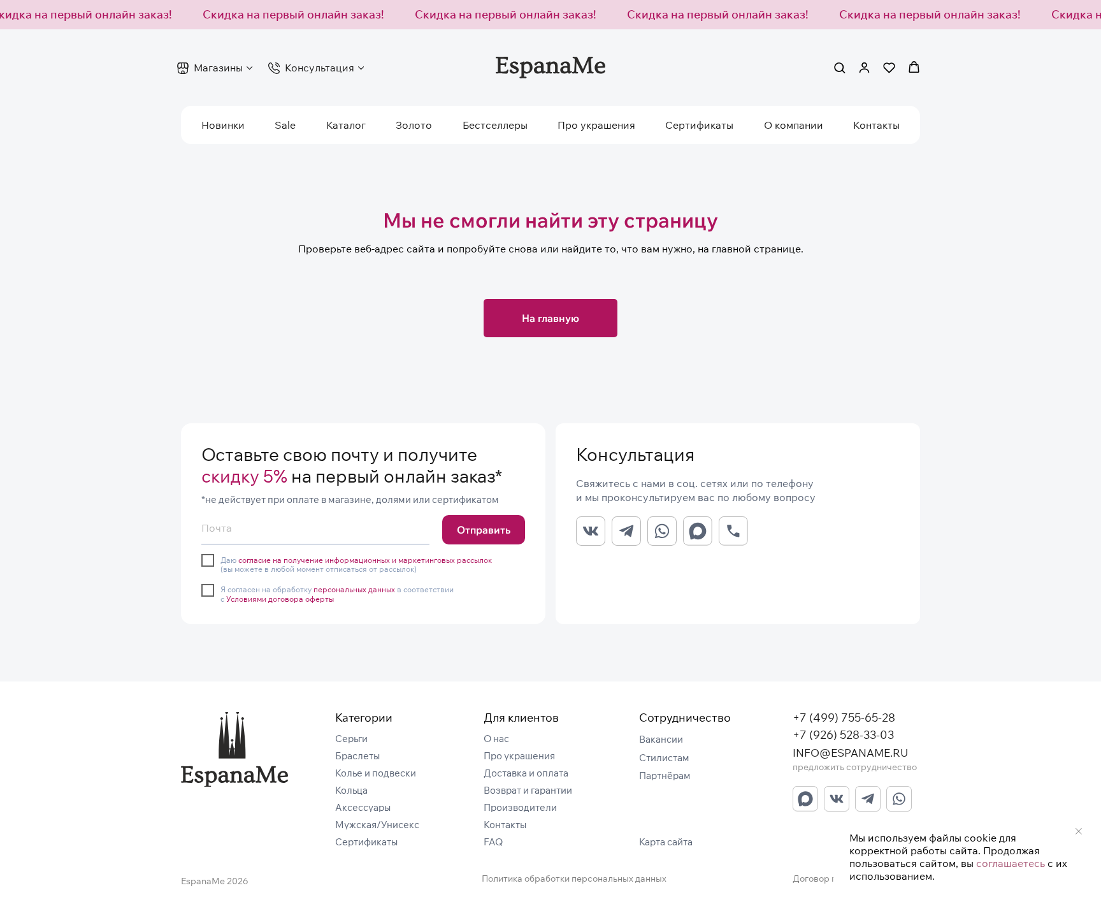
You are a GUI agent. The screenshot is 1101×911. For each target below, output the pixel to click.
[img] (234, 749)
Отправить (483, 529)
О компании (793, 125)
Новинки (223, 125)
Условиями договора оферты (280, 599)
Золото (414, 125)
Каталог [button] (346, 125)
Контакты (876, 125)
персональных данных (354, 589)
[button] (839, 67)
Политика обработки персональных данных (574, 878)
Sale (285, 125)
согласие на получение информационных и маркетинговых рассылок (365, 560)
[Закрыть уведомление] (1078, 831)
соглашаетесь (1010, 863)
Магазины (218, 67)
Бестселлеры (495, 125)
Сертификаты (699, 125)
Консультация (319, 67)
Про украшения (596, 125)
